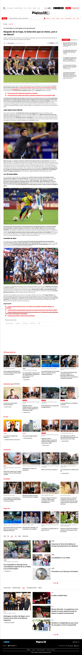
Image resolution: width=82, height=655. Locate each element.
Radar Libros (25, 536)
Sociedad (34, 8)
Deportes (11, 24)
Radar (19, 536)
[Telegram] (15, 645)
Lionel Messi (18, 323)
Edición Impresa (10, 8)
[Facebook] (8, 645)
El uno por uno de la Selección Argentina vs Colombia (22, 93)
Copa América (15, 89)
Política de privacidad (41, 649)
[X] (11, 645)
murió (62, 18)
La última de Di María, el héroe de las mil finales (21, 315)
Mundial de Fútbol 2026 (18, 8)
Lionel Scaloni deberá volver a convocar (30, 87)
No (8, 536)
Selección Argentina (50, 87)
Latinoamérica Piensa (32, 587)
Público (40, 587)
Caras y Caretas (7, 587)
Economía (29, 8)
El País (25, 8)
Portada (5, 24)
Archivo (28, 649)
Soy (15, 536)
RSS (78, 642)
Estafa (53, 18)
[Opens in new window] (70, 646)
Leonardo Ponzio (68, 18)
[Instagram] (10, 645)
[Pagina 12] (41, 13)
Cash (5, 536)
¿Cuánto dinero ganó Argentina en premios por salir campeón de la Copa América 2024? (32, 310)
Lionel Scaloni (25, 323)
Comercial (75, 642)
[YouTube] (14, 645)
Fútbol (39, 323)
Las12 (12, 536)
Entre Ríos (48, 18)
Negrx (23, 587)
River (74, 18)
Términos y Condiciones (50, 649)
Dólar (78, 18)
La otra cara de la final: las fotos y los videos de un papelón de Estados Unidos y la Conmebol (29, 307)
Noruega (57, 18)
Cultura (38, 8)
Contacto (33, 649)
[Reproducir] (54, 8)
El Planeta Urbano (16, 587)
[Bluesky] (13, 645)
